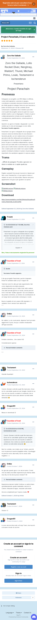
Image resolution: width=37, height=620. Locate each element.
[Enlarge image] (7, 188)
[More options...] (33, 57)
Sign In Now (18, 581)
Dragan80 (11, 406)
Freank (10, 217)
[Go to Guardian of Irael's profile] (4, 262)
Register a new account (18, 567)
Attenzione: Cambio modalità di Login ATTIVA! (18, 30)
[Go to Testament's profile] (4, 369)
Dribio (9, 314)
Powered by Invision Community (18, 617)
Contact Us (27, 613)
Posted (16, 58)
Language (9, 613)
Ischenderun (12, 382)
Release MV (20, 48)
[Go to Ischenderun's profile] (4, 384)
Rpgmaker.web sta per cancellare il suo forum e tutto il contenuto (17, 4)
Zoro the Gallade (9, 46)
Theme (18, 613)
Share (19, 593)
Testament (11, 368)
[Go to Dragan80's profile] (4, 407)
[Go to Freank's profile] (4, 218)
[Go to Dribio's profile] (4, 315)
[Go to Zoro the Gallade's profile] (4, 57)
